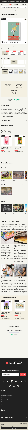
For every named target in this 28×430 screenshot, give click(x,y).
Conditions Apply (14, 93)
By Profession (12, 10)
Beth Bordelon (17, 148)
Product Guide (24, 49)
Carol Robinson (18, 313)
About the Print (5, 120)
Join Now (23, 374)
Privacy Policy (4, 397)
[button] (5, 53)
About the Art (5, 105)
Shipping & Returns (7, 125)
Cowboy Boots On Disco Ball (6, 147)
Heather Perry (4, 313)
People (6, 10)
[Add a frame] (4, 42)
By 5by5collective (5, 16)
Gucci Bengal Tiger (5, 312)
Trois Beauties (18, 312)
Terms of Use (4, 402)
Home (2, 10)
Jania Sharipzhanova (5, 148)
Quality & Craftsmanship (6, 395)
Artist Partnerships (5, 399)
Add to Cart (14, 428)
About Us (3, 393)
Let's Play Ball (18, 147)
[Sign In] (22, 4)
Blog (2, 404)
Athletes (18, 10)
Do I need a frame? (23, 67)
